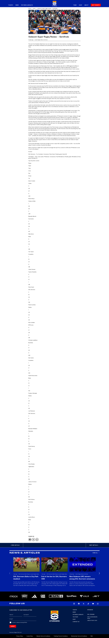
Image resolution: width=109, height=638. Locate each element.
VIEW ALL (95, 552)
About (86, 5)
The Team (75, 617)
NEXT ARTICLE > (93, 545)
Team (75, 5)
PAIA (92, 636)
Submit (13, 626)
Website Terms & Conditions (43, 636)
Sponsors (90, 609)
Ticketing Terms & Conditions (61, 636)
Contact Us (76, 621)
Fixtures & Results (27, 5)
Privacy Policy (19, 636)
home (29, 8)
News (17, 5)
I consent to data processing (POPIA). (19, 622)
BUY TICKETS (96, 5)
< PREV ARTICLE (15, 545)
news (34, 8)
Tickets (10, 5)
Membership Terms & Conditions (79, 636)
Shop (80, 5)
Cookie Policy (30, 636)
